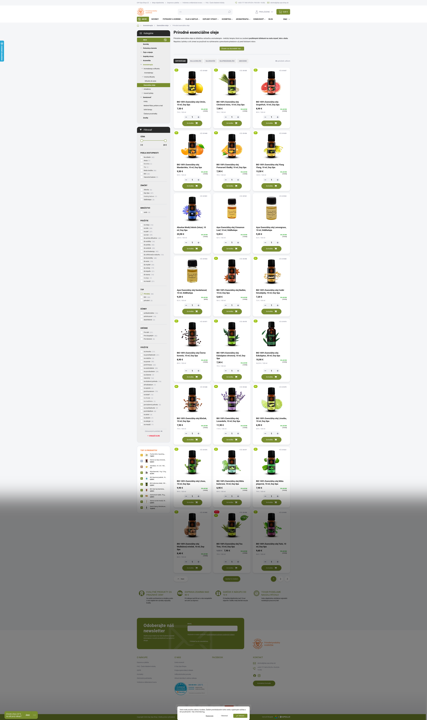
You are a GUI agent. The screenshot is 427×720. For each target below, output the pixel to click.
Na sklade (149, 157)
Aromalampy (148, 73)
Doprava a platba (173, 3)
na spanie (148, 388)
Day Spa (148, 193)
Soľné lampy (148, 109)
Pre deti (148, 332)
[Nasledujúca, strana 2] (280, 579)
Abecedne (243, 61)
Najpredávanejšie (227, 61)
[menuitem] (143, 19)
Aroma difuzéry (149, 77)
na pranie (148, 362)
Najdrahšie (210, 61)
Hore (182, 579)
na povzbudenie (151, 371)
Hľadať (229, 12)
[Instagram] (259, 675)
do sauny (148, 275)
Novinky (146, 44)
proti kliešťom (149, 411)
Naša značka (150, 170)
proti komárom (150, 391)
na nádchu (148, 358)
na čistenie (148, 375)
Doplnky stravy (148, 56)
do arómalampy (151, 251)
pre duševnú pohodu (152, 405)
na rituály (148, 398)
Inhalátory (147, 89)
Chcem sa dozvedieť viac (231, 49)
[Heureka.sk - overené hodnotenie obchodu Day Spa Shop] (191, 689)
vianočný (148, 378)
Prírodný (148, 294)
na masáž (149, 281)
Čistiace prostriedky (150, 114)
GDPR (139, 670)
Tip (146, 167)
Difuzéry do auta (150, 81)
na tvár (148, 235)
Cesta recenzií (179, 662)
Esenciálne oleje (149, 85)
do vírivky (148, 268)
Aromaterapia (148, 65)
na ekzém (148, 418)
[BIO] (192, 84)
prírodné (148, 300)
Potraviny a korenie (150, 48)
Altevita (147, 190)
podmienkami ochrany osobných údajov (221, 634)
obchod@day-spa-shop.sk (266, 663)
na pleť (148, 232)
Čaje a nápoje (148, 52)
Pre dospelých (150, 336)
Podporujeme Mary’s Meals (183, 670)
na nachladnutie (150, 408)
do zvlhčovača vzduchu (153, 255)
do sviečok (149, 248)
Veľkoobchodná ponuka (182, 674)
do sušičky (149, 241)
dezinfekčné (149, 320)
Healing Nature (150, 196)
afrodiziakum (149, 385)
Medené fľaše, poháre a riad (153, 105)
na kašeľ (148, 395)
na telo (148, 228)
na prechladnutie (151, 355)
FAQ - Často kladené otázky (215, 3)
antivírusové (149, 316)
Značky (145, 118)
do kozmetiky (150, 258)
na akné (148, 415)
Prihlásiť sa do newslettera (199, 641)
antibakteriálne (150, 313)
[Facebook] (254, 675)
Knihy (146, 101)
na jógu (147, 278)
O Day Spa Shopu (180, 666)
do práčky (149, 245)
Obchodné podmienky (144, 678)
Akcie (145, 40)
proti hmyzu (149, 365)
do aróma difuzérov (152, 238)
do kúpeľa (149, 271)
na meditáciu (149, 401)
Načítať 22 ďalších (231, 579)
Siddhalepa (149, 200)
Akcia (147, 161)
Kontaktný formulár (264, 683)
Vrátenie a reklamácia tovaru (192, 3)
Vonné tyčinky (148, 93)
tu (204, 712)
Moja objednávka (158, 3)
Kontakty (140, 674)
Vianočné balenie (150, 177)
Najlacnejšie (195, 61)
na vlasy (148, 225)
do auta (148, 261)
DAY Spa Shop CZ (143, 3)
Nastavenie (209, 716)
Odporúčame (180, 61)
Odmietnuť (224, 716)
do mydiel (149, 265)
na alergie (148, 421)
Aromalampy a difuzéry (152, 69)
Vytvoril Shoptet (267, 717)
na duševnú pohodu (152, 381)
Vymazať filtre (154, 436)
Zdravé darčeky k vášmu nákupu (185, 678)
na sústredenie (150, 368)
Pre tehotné (149, 339)
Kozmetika (147, 60)
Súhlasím (241, 716)
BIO (146, 174)
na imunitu (149, 352)
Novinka (147, 164)
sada (147, 212)
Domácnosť (147, 97)
